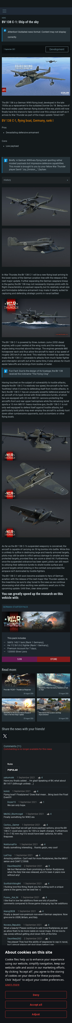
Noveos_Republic (12, 925)
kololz (7, 791)
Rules (10, 764)
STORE (53, 659)
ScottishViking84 (12, 883)
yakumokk (9, 777)
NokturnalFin (10, 844)
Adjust (36, 1014)
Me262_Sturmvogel (13, 814)
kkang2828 (9, 911)
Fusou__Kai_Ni (11, 897)
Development (56, 49)
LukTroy (8, 855)
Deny (36, 995)
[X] (5, 736)
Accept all (36, 1004)
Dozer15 (11, 802)
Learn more (12, 984)
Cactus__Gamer (11, 825)
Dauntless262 (14, 866)
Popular (13, 770)
